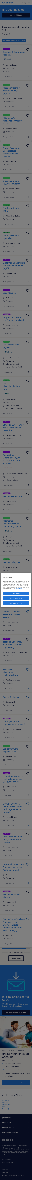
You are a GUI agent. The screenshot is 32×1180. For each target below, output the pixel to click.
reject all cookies (16, 598)
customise (16, 593)
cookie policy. (19, 588)
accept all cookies (16, 603)
